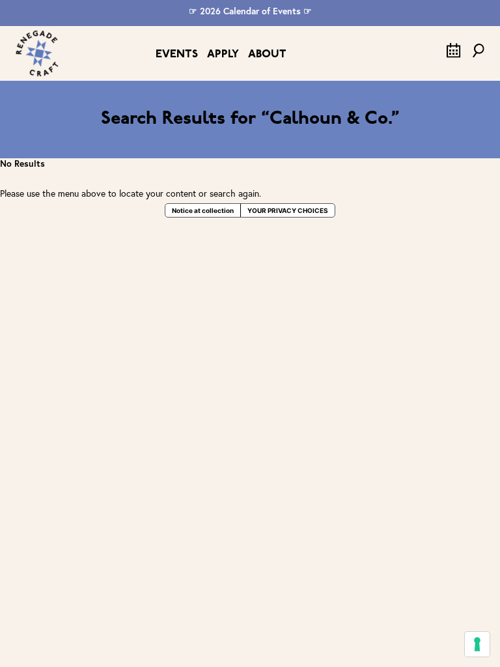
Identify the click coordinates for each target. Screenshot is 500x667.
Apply (223, 54)
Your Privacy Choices (287, 210)
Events (177, 54)
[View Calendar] (454, 55)
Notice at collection (203, 210)
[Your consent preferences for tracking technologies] (477, 644)
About (267, 54)
